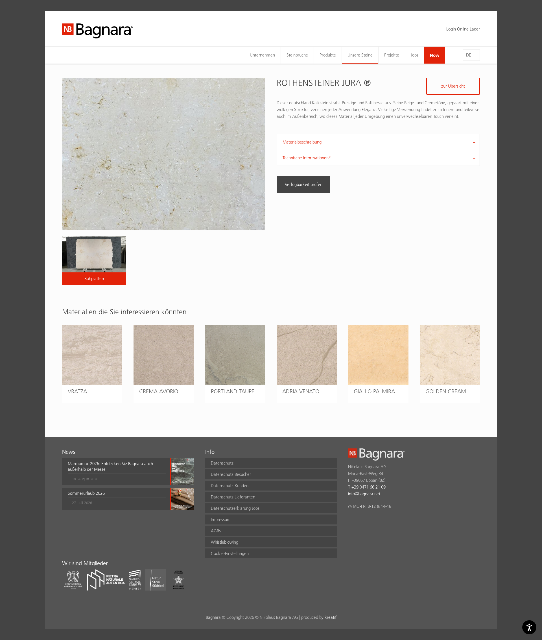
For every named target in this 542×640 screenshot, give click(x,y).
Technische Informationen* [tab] (307, 157)
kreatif (330, 617)
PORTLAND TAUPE (232, 391)
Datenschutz (222, 463)
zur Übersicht (453, 86)
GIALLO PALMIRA (374, 391)
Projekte (391, 55)
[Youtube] (384, 521)
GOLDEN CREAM (445, 391)
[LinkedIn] (373, 521)
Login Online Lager (463, 29)
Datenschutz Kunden (229, 485)
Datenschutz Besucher (231, 474)
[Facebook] (351, 521)
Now (434, 55)
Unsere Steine (360, 55)
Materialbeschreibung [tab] (302, 142)
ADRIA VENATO (300, 391)
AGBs (216, 530)
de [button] (468, 55)
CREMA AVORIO (158, 391)
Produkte (328, 55)
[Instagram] (362, 521)
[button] (116, 471)
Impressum (221, 519)
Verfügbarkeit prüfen (303, 184)
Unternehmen (262, 55)
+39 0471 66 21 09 (368, 487)
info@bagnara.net (364, 493)
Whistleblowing (224, 542)
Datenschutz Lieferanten (233, 497)
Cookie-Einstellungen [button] (230, 553)
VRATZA (77, 391)
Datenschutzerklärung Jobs (235, 508)
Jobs (414, 55)
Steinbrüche (297, 55)
